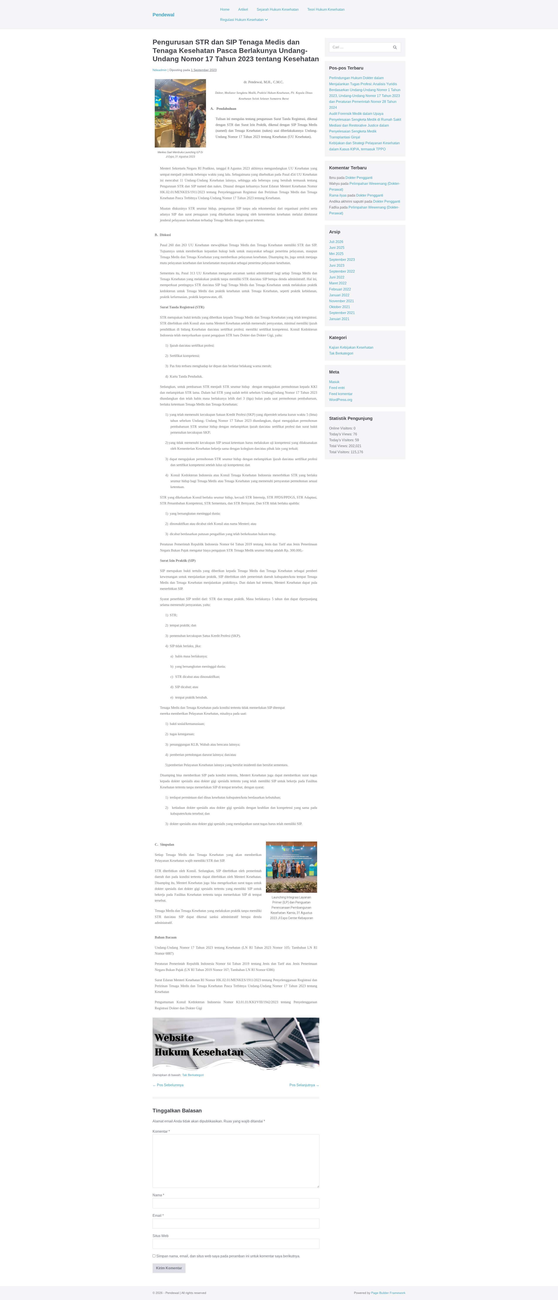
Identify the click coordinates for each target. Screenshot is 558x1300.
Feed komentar (340, 394)
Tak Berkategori (193, 1075)
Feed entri (337, 388)
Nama (158, 1195)
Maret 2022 (338, 283)
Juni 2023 (336, 265)
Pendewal (163, 14)
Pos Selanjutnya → (304, 1085)
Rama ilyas (338, 195)
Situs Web (160, 1236)
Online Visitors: (341, 428)
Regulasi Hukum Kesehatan (242, 20)
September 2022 (342, 271)
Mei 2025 (336, 254)
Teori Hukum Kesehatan (326, 9)
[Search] (395, 47)
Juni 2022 (336, 277)
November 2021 (341, 301)
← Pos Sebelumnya (168, 1085)
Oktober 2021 (339, 307)
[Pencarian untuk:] (365, 47)
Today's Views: (341, 434)
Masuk (334, 382)
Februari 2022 (340, 289)
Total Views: (339, 446)
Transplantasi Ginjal (344, 137)
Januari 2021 (339, 319)
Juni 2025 (336, 247)
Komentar (161, 1131)
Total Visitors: (340, 452)
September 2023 (342, 259)
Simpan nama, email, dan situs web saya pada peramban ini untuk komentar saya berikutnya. (228, 1256)
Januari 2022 (339, 295)
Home (225, 9)
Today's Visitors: (342, 440)
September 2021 (342, 313)
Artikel (243, 9)
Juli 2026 (336, 242)
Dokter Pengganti (359, 178)
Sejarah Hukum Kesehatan (278, 9)
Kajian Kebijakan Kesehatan (351, 347)
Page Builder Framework (388, 1293)
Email (158, 1215)
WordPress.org (340, 400)
